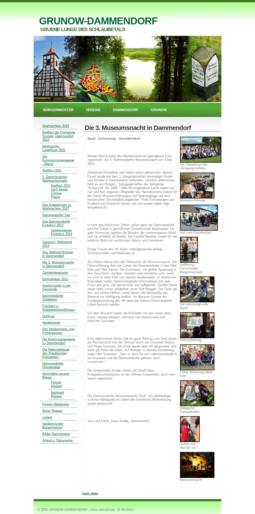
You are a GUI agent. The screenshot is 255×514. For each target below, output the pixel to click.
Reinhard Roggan (57, 394)
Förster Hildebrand (55, 404)
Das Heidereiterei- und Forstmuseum (58, 331)
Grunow (159, 110)
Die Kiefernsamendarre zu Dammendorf (58, 341)
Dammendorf (125, 110)
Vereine (93, 110)
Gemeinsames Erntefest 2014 (61, 232)
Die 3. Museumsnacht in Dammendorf (58, 264)
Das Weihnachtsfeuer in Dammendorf (57, 254)
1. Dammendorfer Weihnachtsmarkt (54, 179)
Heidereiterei (51, 322)
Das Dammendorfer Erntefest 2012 (56, 223)
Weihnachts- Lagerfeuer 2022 (53, 148)
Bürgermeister (58, 110)
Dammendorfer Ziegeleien (53, 297)
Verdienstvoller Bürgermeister (53, 425)
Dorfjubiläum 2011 (55, 279)
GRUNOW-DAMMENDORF (98, 20)
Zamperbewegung (55, 272)
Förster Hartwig (56, 384)
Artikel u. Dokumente (57, 440)
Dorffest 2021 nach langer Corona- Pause (60, 191)
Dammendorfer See (56, 215)
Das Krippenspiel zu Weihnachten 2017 (56, 206)
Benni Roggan (52, 411)
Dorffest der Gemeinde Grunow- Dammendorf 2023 (58, 136)
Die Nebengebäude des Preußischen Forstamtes (55, 353)
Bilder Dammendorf (56, 434)
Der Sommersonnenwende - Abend (58, 160)
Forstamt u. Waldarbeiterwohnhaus (58, 308)
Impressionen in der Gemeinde (56, 287)
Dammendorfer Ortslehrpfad (53, 365)
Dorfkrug (48, 316)
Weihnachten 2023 (55, 126)
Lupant (47, 417)
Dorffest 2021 (52, 170)
